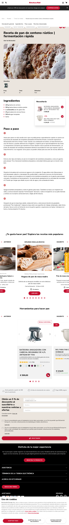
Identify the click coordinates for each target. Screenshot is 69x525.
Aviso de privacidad (33, 513)
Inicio (3, 18)
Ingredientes (19, 24)
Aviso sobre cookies (30, 511)
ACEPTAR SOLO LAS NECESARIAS (34, 520)
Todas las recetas (18, 18)
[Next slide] (50, 334)
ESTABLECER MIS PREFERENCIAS (56, 520)
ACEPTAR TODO (13, 520)
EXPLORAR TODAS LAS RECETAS (34, 242)
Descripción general (8, 24)
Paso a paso (28, 24)
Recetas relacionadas (40, 24)
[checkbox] (3, 421)
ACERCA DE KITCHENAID (11, 479)
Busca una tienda (11, 487)
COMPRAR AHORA (53, 8)
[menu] (3, 2)
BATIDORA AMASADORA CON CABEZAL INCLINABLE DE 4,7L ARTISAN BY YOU (52, 108)
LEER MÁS (34, 293)
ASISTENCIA (7, 468)
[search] (6, 2)
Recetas (9, 18)
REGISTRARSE (36, 438)
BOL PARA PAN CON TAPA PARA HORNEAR (51, 119)
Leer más (7, 424)
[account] (63, 3)
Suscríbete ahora (66, 262)
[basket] (66, 3)
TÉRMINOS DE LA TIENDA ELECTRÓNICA (18, 473)
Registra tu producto (34, 460)
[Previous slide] (19, 334)
